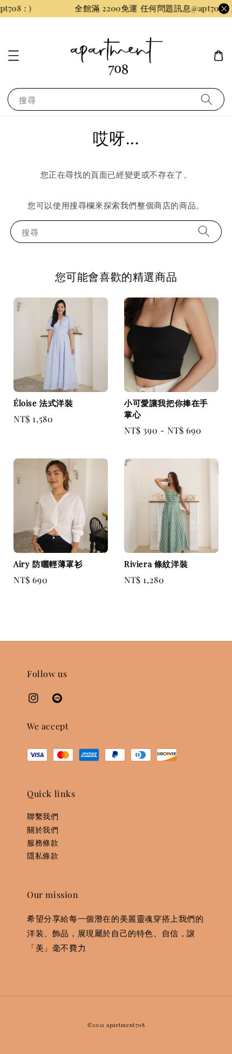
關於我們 (42, 830)
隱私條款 (42, 855)
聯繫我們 (42, 816)
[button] (13, 55)
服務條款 (42, 842)
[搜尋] (206, 99)
